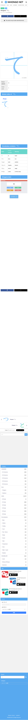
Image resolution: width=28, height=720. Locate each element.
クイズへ (13, 196)
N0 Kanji (14, 499)
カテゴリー (4, 607)
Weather (14, 552)
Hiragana (2, 8)
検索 (14, 612)
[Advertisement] (14, 37)
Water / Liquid (14, 549)
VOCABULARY (3, 5)
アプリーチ (17, 572)
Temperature (14, 543)
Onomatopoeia (13, 517)
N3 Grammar (14, 478)
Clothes (14, 523)
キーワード (4, 602)
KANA (8, 5)
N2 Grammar (14, 475)
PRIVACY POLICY (11, 715)
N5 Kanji (14, 514)
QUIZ (26, 5)
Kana (6, 8)
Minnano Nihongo (14, 561)
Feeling (14, 526)
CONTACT (18, 715)
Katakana (14, 493)
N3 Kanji (14, 508)
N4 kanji (14, 511)
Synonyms (14, 564)
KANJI (11, 5)
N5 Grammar (14, 484)
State (14, 540)
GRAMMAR (15, 5)
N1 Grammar (14, 472)
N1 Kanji (14, 502)
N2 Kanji (14, 505)
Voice (14, 546)
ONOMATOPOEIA (21, 5)
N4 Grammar (14, 481)
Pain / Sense (14, 532)
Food (14, 529)
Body (14, 520)
